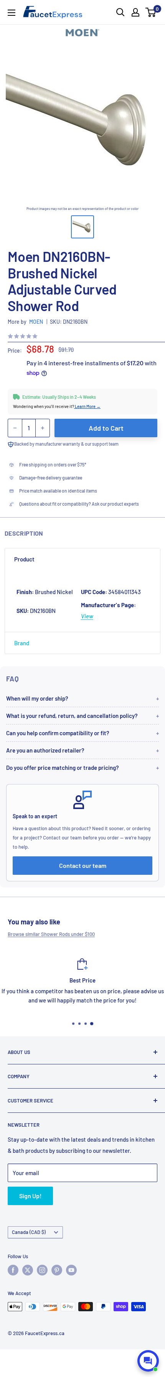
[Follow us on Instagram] (42, 1270)
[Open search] (120, 12)
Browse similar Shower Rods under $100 (51, 934)
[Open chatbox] (148, 1361)
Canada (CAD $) (29, 1232)
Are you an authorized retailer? (45, 750)
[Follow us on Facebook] (13, 1270)
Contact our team (82, 865)
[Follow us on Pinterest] (56, 1270)
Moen (36, 321)
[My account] (135, 12)
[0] (151, 12)
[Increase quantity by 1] (43, 428)
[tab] (82, 559)
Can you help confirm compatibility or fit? (57, 732)
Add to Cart (106, 428)
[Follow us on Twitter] (27, 1270)
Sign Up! (30, 1195)
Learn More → (87, 406)
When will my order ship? (37, 698)
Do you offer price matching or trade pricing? (62, 767)
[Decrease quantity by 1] (15, 428)
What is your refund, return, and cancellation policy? (72, 715)
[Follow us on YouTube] (71, 1270)
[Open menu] (11, 13)
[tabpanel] (82, 600)
